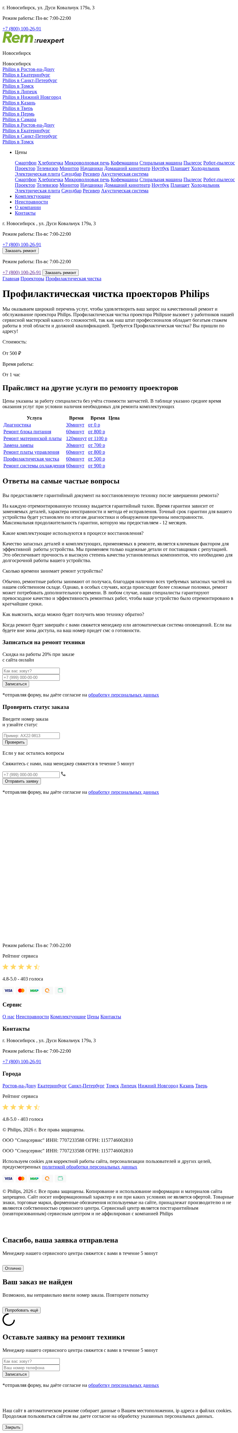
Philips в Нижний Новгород (31, 97)
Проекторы (32, 278)
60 (75, 431)
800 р (96, 431)
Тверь (201, 1085)
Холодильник (205, 168)
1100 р (97, 438)
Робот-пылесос (219, 162)
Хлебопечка (50, 162)
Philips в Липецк (19, 91)
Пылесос (192, 162)
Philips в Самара (19, 119)
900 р (96, 465)
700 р (96, 445)
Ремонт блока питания (27, 431)
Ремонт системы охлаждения (34, 465)
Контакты (25, 213)
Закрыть (12, 1427)
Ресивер (91, 174)
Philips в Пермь (18, 113)
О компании (28, 207)
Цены (93, 1016)
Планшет (180, 168)
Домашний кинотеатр (127, 168)
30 (75, 424)
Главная (10, 278)
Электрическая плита (37, 174)
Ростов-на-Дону (19, 1085)
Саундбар (71, 174)
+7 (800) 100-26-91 (21, 28)
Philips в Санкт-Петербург (29, 80)
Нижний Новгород (158, 1085)
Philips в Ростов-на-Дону (28, 69)
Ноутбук (160, 168)
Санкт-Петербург (86, 1085)
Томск (112, 1085)
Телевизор (47, 168)
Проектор (25, 168)
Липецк (128, 1085)
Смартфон (26, 162)
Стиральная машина (160, 162)
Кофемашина (124, 162)
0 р (94, 424)
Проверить (15, 742)
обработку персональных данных (123, 694)
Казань (186, 1085)
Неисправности (31, 201)
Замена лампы (18, 445)
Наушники (91, 168)
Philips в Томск (18, 86)
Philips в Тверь (17, 108)
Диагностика (17, 424)
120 (76, 438)
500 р (96, 458)
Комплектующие (33, 196)
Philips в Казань (18, 102)
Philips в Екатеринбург (26, 74)
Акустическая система (124, 174)
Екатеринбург (52, 1085)
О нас (8, 1016)
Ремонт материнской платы (32, 438)
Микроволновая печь (86, 162)
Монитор (69, 168)
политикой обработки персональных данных (89, 1166)
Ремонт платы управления (31, 452)
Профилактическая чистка (73, 278)
